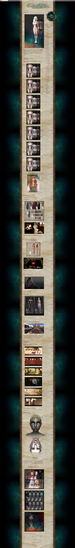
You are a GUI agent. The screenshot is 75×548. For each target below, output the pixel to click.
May (48, 67)
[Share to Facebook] (38, 195)
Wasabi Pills (47, 92)
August (48, 56)
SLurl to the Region (26, 341)
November (48, 53)
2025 (47, 42)
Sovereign (26, 12)
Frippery (47, 87)
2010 (47, 80)
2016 (47, 73)
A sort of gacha (27, 412)
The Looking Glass (48, 91)
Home (33, 536)
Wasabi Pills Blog (26, 59)
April (48, 68)
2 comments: (33, 195)
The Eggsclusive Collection (48, 27)
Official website (26, 342)
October (48, 54)
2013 (47, 76)
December (48, 52)
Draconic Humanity (28, 275)
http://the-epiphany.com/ (33, 240)
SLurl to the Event (26, 294)
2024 (47, 43)
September (48, 55)
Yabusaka (47, 93)
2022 (47, 45)
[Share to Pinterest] (39, 195)
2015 (47, 74)
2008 (47, 82)
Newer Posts (25, 536)
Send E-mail (47, 36)
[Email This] (36, 270)
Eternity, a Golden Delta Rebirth (32, 321)
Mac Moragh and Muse (48, 89)
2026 (47, 41)
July (47, 57)
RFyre (47, 90)
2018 (47, 50)
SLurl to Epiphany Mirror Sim (33, 239)
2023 (47, 44)
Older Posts (41, 536)
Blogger (41, 542)
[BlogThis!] (36, 195)
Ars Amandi (26, 199)
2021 (47, 46)
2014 (47, 75)
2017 (47, 51)
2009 (47, 81)
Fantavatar (47, 86)
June (48, 66)
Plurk (47, 35)
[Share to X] (37, 195)
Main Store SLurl (48, 37)
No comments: (33, 270)
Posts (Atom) (28, 537)
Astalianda (47, 85)
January (48, 72)
